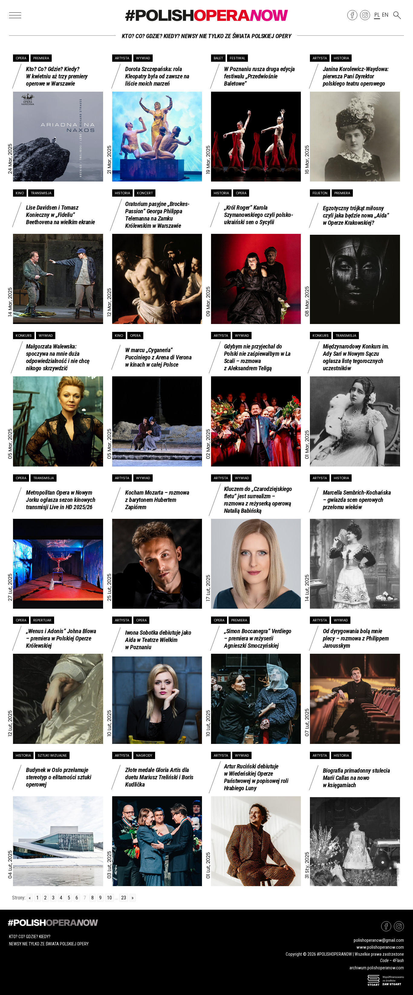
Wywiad (143, 58)
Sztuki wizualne (52, 755)
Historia (341, 58)
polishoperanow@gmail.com (379, 940)
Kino (20, 193)
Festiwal (237, 58)
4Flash (398, 960)
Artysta (122, 58)
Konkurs (24, 335)
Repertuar (42, 620)
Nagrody (144, 755)
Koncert (145, 193)
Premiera (41, 58)
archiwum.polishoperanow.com (377, 967)
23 (123, 898)
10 (109, 898)
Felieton (320, 193)
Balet (218, 58)
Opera (21, 58)
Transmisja (41, 193)
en (385, 15)
